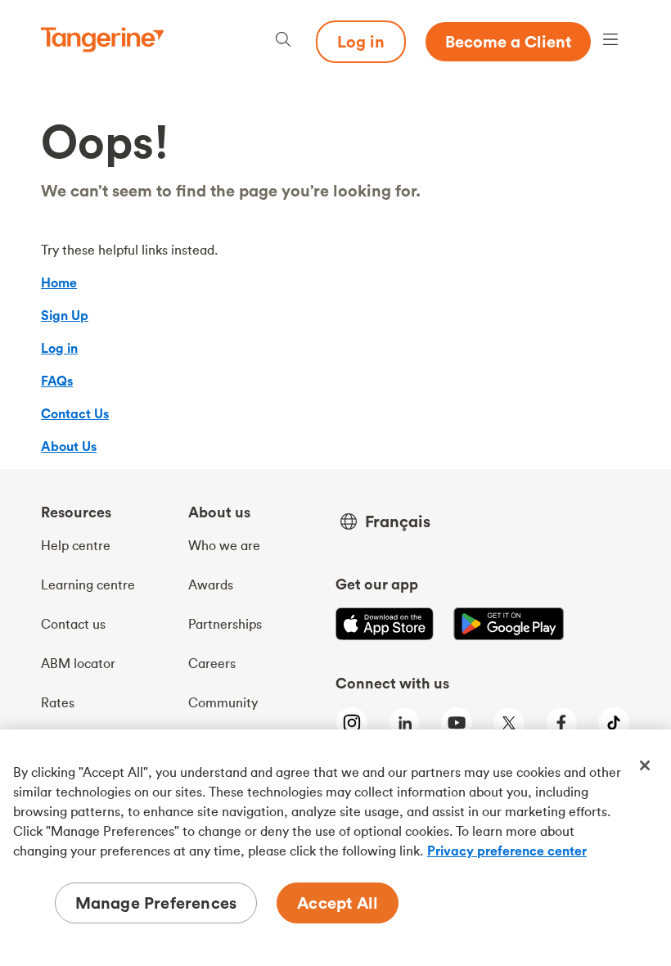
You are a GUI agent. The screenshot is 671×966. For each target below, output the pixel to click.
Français (397, 521)
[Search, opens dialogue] (283, 41)
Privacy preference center (507, 850)
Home (59, 282)
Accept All (337, 902)
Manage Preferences (156, 902)
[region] (335, 847)
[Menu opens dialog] (610, 41)
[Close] (645, 765)
